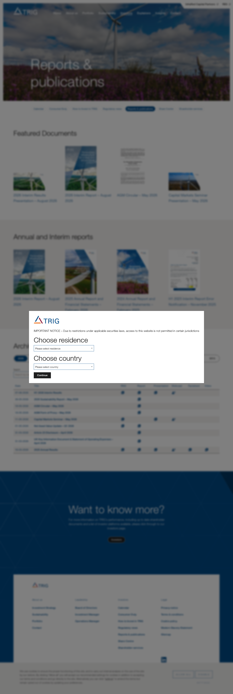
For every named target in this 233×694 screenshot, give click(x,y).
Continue (42, 375)
